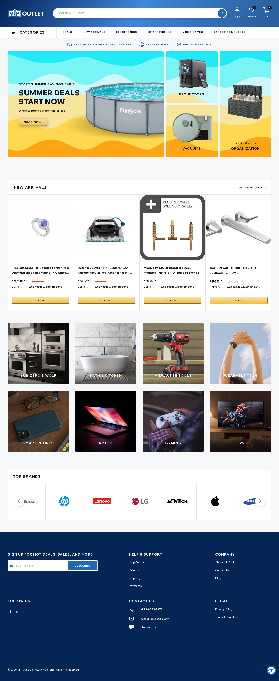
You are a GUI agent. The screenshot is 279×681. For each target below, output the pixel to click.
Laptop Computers (230, 32)
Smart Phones (159, 32)
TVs (240, 443)
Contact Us (222, 570)
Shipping (134, 578)
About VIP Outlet (226, 562)
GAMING (173, 443)
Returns (134, 570)
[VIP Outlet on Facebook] (10, 611)
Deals (68, 32)
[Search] (222, 13)
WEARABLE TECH (240, 375)
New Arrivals (94, 32)
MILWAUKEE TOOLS (173, 375)
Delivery (17, 286)
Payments (135, 586)
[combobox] (140, 13)
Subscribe (82, 565)
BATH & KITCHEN (106, 375)
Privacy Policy (223, 609)
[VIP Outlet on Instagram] (16, 611)
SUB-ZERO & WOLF (38, 375)
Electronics (126, 32)
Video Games (192, 32)
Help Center (136, 562)
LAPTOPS (106, 443)
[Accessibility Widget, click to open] (271, 670)
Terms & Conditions (227, 617)
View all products (255, 187)
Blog (218, 578)
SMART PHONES (38, 443)
